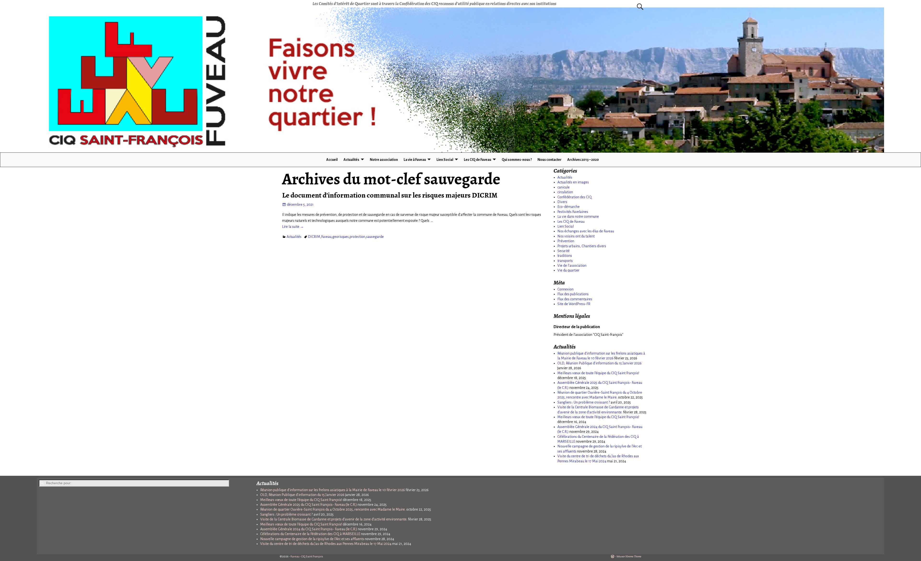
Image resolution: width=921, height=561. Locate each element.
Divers (562, 202)
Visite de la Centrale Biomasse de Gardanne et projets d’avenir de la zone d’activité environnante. (333, 519)
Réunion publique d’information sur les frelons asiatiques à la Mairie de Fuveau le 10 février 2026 (332, 490)
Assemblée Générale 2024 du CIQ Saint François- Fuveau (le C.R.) (308, 529)
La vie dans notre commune (578, 216)
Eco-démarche (568, 207)
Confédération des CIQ (574, 197)
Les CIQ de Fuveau (477, 160)
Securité (563, 251)
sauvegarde (375, 237)
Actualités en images (573, 182)
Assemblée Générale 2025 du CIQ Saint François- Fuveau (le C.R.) (308, 505)
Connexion (565, 289)
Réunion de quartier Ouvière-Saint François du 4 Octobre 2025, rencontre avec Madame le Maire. (333, 509)
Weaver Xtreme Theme (628, 556)
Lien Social (445, 160)
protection (357, 237)
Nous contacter (549, 160)
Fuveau (326, 237)
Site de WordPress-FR (573, 304)
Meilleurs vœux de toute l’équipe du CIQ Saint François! (598, 373)
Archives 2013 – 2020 (583, 160)
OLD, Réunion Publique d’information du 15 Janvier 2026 (599, 363)
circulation (565, 192)
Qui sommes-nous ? (517, 160)
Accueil (332, 160)
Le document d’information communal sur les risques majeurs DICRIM (389, 195)
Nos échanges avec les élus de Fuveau (585, 231)
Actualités (351, 160)
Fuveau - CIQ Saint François (306, 556)
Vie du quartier (568, 270)
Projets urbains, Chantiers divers (581, 246)
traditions (564, 256)
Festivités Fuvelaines (572, 212)
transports (565, 261)
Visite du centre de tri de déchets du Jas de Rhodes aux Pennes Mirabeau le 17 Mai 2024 (325, 544)
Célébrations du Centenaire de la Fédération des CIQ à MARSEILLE (310, 534)
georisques (340, 237)
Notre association (384, 160)
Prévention (565, 241)
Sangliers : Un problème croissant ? (583, 402)
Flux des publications (573, 294)
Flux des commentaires (574, 299)
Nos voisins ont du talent (576, 236)
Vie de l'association (571, 265)
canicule (563, 187)
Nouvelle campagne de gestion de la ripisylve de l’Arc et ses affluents (312, 539)
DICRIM (314, 237)
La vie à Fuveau (415, 160)
